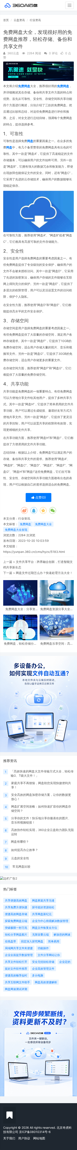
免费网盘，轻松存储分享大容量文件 (20, 643)
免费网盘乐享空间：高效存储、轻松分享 (56, 643)
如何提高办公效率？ (24, 850)
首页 (6, 20)
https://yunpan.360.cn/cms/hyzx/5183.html (34, 551)
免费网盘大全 (43, 524)
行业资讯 (35, 20)
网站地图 (39, 1138)
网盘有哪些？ (20, 841)
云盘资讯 (19, 20)
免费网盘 (24, 86)
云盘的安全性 (20, 858)
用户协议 (24, 1138)
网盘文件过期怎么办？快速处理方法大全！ (44, 573)
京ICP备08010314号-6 (35, 1132)
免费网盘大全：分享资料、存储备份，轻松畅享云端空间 (20, 609)
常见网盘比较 (21, 866)
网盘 (30, 141)
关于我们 (9, 1138)
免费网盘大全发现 (16, 529)
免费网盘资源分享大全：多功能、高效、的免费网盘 (56, 609)
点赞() (40, 497)
